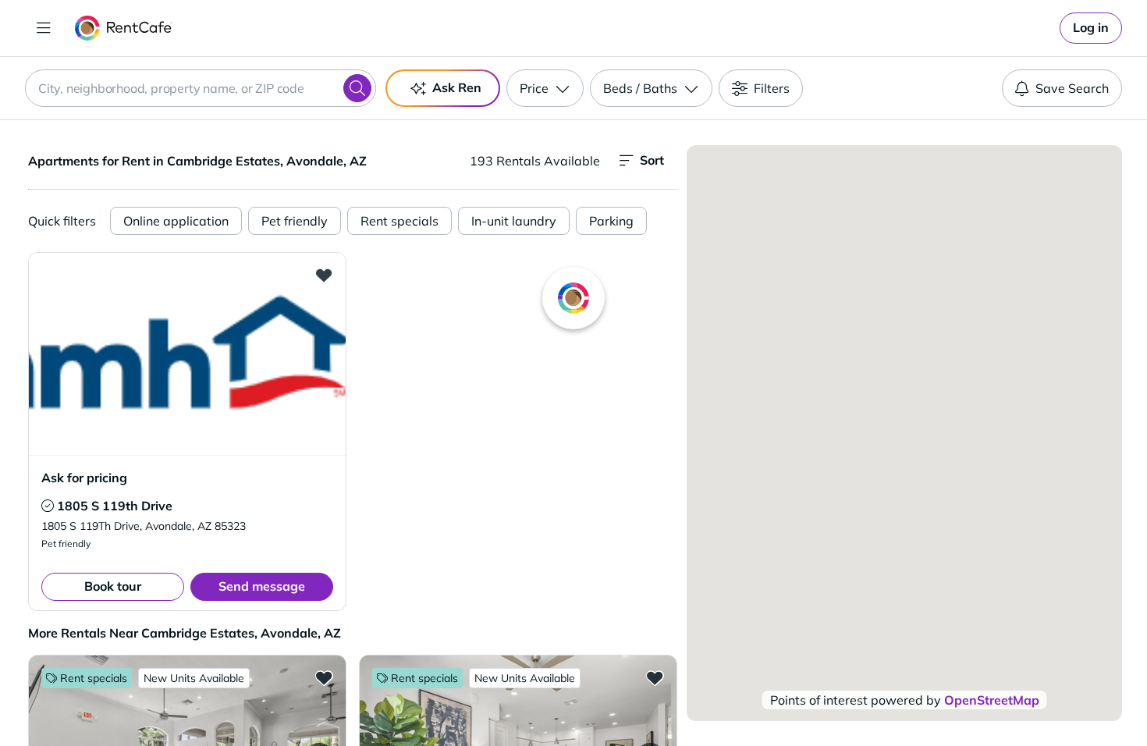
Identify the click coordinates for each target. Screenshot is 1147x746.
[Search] (357, 88)
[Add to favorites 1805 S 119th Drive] (324, 275)
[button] (187, 354)
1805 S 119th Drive (114, 505)
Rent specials (399, 221)
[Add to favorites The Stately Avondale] (655, 677)
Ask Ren (456, 87)
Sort (652, 160)
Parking (611, 221)
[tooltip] (47, 505)
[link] (1091, 28)
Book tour (112, 586)
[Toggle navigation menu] (43, 28)
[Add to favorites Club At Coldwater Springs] (324, 677)
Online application (176, 221)
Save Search (1072, 88)
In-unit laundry (513, 221)
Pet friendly (294, 221)
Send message (261, 586)
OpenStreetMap (991, 700)
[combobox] (200, 88)
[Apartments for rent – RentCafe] (123, 28)
